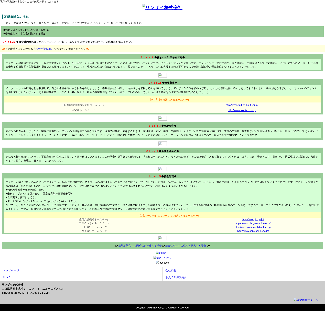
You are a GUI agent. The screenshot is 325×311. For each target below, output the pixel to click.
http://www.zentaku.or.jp (242, 110)
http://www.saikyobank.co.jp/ (253, 230)
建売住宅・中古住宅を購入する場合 (185, 245)
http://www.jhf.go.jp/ (253, 219)
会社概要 (169, 270)
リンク (5, 277)
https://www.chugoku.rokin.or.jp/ (252, 223)
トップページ (9, 270)
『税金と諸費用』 (43, 48)
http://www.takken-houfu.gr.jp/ (242, 104)
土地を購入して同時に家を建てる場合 (140, 245)
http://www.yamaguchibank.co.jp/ (253, 227)
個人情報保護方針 (175, 277)
